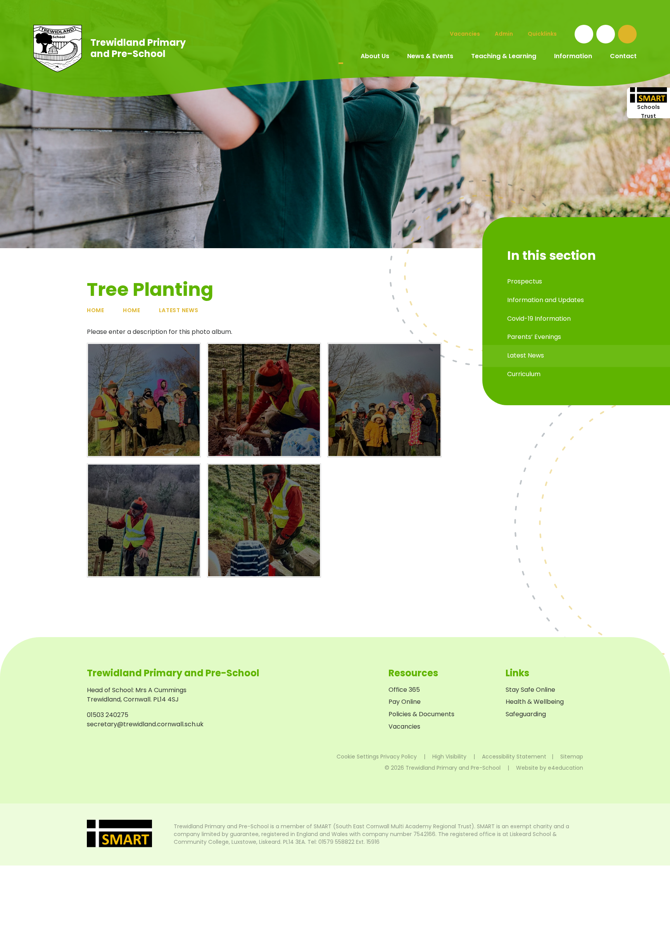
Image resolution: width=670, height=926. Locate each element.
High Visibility (449, 756)
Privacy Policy (398, 756)
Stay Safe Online (530, 689)
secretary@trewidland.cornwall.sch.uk (145, 724)
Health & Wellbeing (535, 701)
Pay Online (405, 701)
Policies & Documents (421, 714)
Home (95, 310)
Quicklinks (542, 34)
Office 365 (404, 689)
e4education (565, 768)
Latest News (179, 310)
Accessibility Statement (514, 756)
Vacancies (404, 726)
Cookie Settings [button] (358, 756)
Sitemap (571, 756)
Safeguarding (526, 714)
